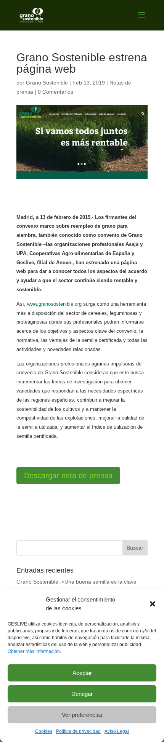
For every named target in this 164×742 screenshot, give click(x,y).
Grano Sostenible (47, 83)
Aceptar (82, 673)
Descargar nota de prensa (68, 475)
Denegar (82, 694)
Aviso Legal (117, 731)
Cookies (43, 731)
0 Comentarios (55, 92)
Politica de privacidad (78, 731)
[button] (152, 604)
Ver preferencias (82, 715)
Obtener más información (34, 651)
